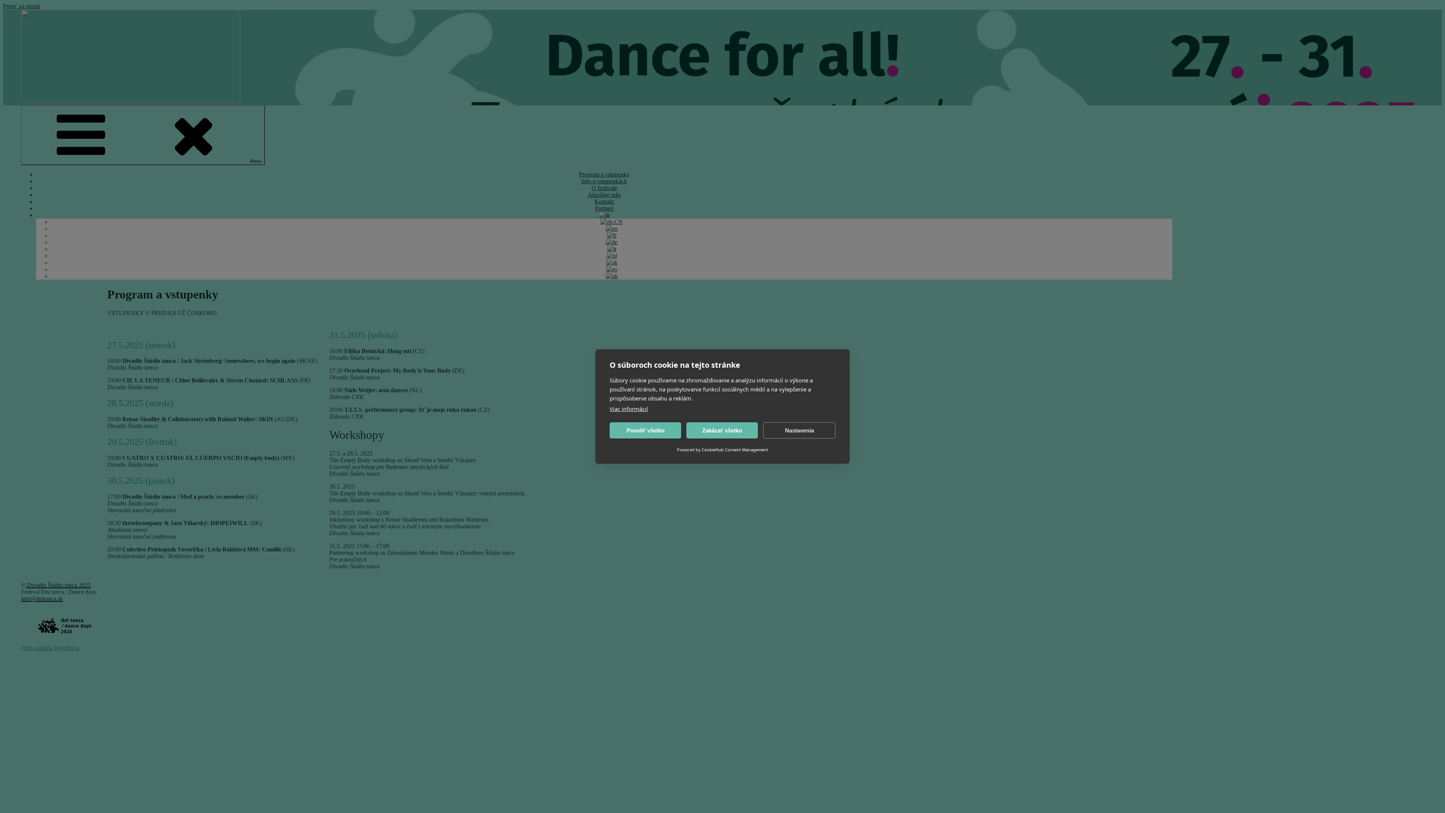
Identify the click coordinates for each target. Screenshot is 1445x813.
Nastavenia (799, 430)
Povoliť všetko (646, 430)
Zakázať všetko (722, 430)
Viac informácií (629, 409)
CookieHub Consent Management (735, 449)
